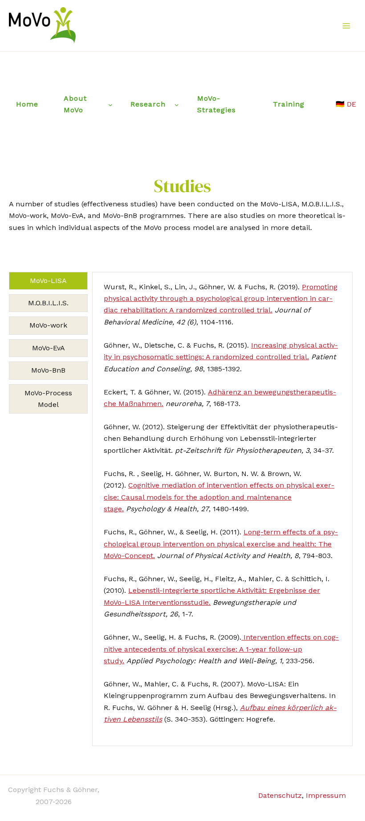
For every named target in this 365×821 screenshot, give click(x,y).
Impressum (326, 795)
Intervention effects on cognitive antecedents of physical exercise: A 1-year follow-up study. (221, 649)
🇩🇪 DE (346, 104)
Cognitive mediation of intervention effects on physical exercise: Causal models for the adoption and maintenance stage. (219, 497)
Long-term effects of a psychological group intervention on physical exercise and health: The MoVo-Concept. (221, 544)
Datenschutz (280, 795)
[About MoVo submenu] (110, 105)
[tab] (48, 280)
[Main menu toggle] (346, 26)
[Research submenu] (176, 105)
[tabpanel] (222, 509)
